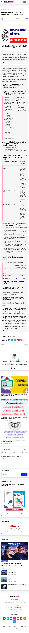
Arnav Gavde (14, 360)
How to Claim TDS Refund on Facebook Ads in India (18, 578)
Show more (24, 374)
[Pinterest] (18, 340)
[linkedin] (17, 368)
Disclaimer (15, 626)
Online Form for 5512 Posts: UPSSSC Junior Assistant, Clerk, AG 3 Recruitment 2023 (14, 418)
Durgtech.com (12, 629)
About (4, 626)
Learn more (8, 515)
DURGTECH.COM (9, 628)
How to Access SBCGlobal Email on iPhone (17, 584)
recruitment (7, 8)
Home (2, 8)
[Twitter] (12, 340)
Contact (9, 626)
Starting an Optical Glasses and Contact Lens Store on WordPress (12, 564)
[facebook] (11, 368)
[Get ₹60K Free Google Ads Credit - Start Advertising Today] (4, 572)
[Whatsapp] (15, 340)
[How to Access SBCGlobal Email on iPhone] (4, 586)
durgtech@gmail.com (17, 611)
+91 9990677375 (17, 607)
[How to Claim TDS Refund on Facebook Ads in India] (4, 579)
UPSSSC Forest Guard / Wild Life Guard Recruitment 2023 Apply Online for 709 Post (13, 440)
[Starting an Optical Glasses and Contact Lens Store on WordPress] (14, 551)
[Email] (20, 340)
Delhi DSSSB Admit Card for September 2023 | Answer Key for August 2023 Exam (14, 395)
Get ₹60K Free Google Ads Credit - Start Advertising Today (16, 571)
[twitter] (14, 368)
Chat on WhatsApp (18, 609)
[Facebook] (9, 340)
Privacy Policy (23, 626)
